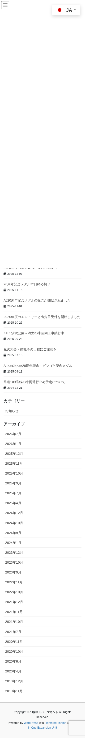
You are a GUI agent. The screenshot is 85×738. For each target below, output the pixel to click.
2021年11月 (14, 612)
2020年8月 (13, 661)
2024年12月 (14, 513)
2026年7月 (13, 434)
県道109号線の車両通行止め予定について (34, 382)
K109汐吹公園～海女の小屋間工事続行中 (34, 333)
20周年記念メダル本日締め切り (27, 284)
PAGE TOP (78, 711)
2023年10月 (14, 562)
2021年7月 (13, 632)
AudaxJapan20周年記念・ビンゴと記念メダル (38, 366)
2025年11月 (14, 463)
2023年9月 (13, 572)
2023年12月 (14, 552)
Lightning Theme (55, 723)
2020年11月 (14, 642)
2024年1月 (13, 543)
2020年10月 (14, 651)
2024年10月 (14, 523)
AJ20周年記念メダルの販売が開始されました (37, 300)
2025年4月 (13, 503)
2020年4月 (13, 671)
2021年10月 (14, 622)
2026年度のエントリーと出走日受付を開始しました (42, 317)
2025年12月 (14, 453)
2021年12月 (14, 602)
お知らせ (11, 411)
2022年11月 (14, 582)
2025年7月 (13, 493)
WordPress (31, 723)
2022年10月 (14, 592)
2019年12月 (14, 681)
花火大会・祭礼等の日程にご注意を (30, 349)
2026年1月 (13, 444)
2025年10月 (14, 473)
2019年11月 (14, 691)
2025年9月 (13, 483)
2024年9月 (13, 533)
